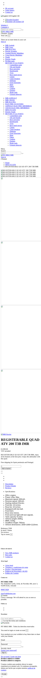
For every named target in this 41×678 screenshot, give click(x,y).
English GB (19, 22)
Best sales (8, 555)
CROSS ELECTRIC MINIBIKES (17, 108)
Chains (12, 77)
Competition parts (16, 65)
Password (4, 644)
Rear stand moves (16, 75)
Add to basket (6, 468)
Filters (12, 86)
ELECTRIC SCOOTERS (14, 104)
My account (9, 8)
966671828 (5, 590)
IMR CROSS (10, 100)
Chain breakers (15, 79)
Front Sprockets (15, 83)
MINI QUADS (10, 110)
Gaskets (12, 88)
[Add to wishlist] (2, 471)
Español (16, 20)
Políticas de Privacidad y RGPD (16, 571)
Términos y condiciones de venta (16, 567)
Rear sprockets (15, 69)
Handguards (14, 71)
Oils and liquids (15, 67)
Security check (6, 648)
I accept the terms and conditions (14, 621)
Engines (12, 90)
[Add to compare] (2, 473)
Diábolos (13, 81)
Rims (11, 85)
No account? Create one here (11, 657)
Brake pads (13, 92)
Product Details (10, 486)
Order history (9, 10)
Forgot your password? (9, 650)
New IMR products (12, 553)
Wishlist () (4, 25)
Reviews (8, 488)
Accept (4, 674)
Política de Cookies (12, 573)
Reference (4, 528)
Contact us (9, 12)
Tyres (11, 73)
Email (3, 640)
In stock (3, 530)
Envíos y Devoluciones (13, 569)
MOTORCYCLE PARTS (14, 63)
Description (9, 484)
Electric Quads (10, 112)
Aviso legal (9, 565)
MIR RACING (10, 102)
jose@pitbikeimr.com (8, 593)
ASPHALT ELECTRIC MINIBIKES (18, 106)
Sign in (4, 652)
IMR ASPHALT (11, 98)
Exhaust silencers (16, 94)
